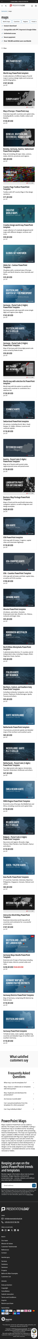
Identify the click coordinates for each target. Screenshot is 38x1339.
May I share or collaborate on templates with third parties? (17, 1088)
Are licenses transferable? (12, 1099)
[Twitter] (12, 1230)
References (5, 1250)
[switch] (34, 1336)
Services (4, 1261)
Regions (25, 21)
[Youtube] (9, 1230)
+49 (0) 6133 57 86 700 (12, 1222)
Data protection (6, 1285)
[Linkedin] (15, 1230)
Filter (5, 48)
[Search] (6, 6)
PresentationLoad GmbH (21, 1329)
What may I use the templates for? (15, 1083)
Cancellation (5, 1291)
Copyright (4, 1288)
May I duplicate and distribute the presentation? (15, 1094)
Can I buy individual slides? (13, 1109)
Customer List (6, 1277)
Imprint (3, 1300)
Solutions (4, 1264)
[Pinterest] (18, 1230)
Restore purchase (7, 1303)
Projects (4, 1270)
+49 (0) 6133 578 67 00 (23, 1)
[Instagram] (6, 1230)
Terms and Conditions (8, 1297)
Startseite (4, 11)
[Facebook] (2, 1230)
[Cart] (36, 6)
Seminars (4, 1267)
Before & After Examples (9, 1273)
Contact (4, 1253)
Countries (17, 21)
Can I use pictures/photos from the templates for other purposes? (15, 1104)
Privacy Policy (29, 1194)
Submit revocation (7, 1294)
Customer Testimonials (9, 1247)
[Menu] (2, 6)
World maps (6, 21)
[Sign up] (34, 1185)
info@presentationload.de (13, 1219)
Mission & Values (7, 1244)
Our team (4, 1241)
